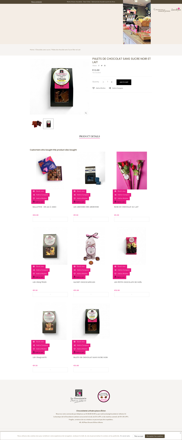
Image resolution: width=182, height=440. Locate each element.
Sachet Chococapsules (84, 282)
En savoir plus (125, 436)
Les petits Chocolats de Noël (128, 282)
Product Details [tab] (89, 136)
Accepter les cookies (155, 436)
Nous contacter (36, 2)
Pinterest (105, 66)
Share (98, 66)
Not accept (138, 436)
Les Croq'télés (39, 282)
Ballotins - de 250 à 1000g (44, 207)
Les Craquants (40, 357)
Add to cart (123, 82)
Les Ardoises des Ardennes (86, 207)
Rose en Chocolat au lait (126, 207)
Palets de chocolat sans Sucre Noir (90, 357)
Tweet (101, 66)
